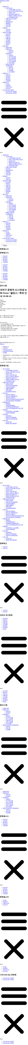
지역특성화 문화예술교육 (12, 406)
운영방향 (8, 85)
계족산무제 (8, 390)
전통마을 (8, 38)
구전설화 (8, 40)
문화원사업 (6, 6)
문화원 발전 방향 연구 (14, 14)
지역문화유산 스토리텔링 (12, 411)
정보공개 (8, 79)
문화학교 (5, 27)
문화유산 (8, 35)
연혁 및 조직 (9, 87)
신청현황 (11, 70)
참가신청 (11, 68)
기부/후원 (8, 80)
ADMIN (5, 352)
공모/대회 (8, 24)
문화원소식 (6, 73)
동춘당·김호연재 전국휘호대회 (10, 725)
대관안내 (11, 50)
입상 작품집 (12, 62)
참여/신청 (5, 46)
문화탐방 (8, 23)
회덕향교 (8, 41)
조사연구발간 (9, 8)
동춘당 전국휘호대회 (11, 417)
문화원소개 (6, 82)
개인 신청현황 (12, 58)
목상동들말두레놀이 (11, 391)
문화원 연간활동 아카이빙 (15, 15)
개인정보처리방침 (7, 349)
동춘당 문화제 (9, 384)
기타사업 (8, 26)
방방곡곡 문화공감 (10, 394)
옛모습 (7, 44)
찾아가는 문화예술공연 (12, 396)
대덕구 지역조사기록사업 (12, 376)
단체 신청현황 (12, 61)
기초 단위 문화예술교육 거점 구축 (14, 408)
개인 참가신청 (12, 56)
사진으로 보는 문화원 (8, 90)
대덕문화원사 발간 (13, 17)
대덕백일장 (8, 53)
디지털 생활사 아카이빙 (15, 9)
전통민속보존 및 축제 (11, 18)
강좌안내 (8, 30)
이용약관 (5, 348)
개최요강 (11, 55)
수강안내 (8, 29)
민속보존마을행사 (10, 387)
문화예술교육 (9, 21)
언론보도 (8, 76)
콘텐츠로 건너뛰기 (4, 0)
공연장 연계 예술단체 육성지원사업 (15, 399)
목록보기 (2, 344)
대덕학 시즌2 (12, 12)
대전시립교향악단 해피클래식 (13, 400)
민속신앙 (8, 37)
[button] (14, 124)
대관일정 (11, 52)
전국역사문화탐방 (10, 412)
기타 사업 (5, 420)
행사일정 (8, 77)
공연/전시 (8, 20)
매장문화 (8, 43)
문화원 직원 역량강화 (11, 423)
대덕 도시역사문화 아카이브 (16, 11)
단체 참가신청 (12, 59)
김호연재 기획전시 (10, 397)
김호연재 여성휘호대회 (12, 418)
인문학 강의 (9, 422)
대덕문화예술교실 (10, 405)
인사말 (7, 84)
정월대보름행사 (10, 388)
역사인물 (8, 33)
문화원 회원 (9, 47)
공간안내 (8, 88)
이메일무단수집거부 (8, 351)
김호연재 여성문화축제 (12, 385)
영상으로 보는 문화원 (11, 93)
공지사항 (8, 74)
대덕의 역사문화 (7, 32)
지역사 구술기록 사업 (11, 375)
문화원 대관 (9, 49)
